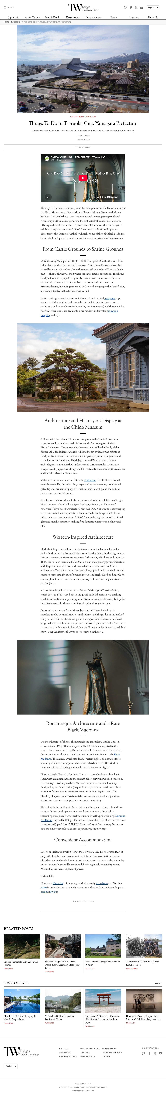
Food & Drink (52, 17)
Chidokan (90, 480)
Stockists (85, 1052)
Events (113, 17)
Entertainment (93, 17)
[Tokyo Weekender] (21, 1055)
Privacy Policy (109, 1048)
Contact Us (65, 1052)
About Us (153, 17)
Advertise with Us (68, 1056)
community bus (49, 892)
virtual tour (102, 883)
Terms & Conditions (112, 1052)
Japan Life (13, 17)
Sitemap (106, 1056)
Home (6, 22)
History (73, 117)
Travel (81, 117)
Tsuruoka (58, 883)
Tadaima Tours (87, 1056)
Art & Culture (32, 17)
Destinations (72, 17)
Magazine (134, 17)
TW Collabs (16, 22)
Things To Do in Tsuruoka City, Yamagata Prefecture (47, 22)
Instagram (109, 298)
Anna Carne (84, 136)
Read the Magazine (89, 1048)
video (44, 887)
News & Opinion (132, 969)
